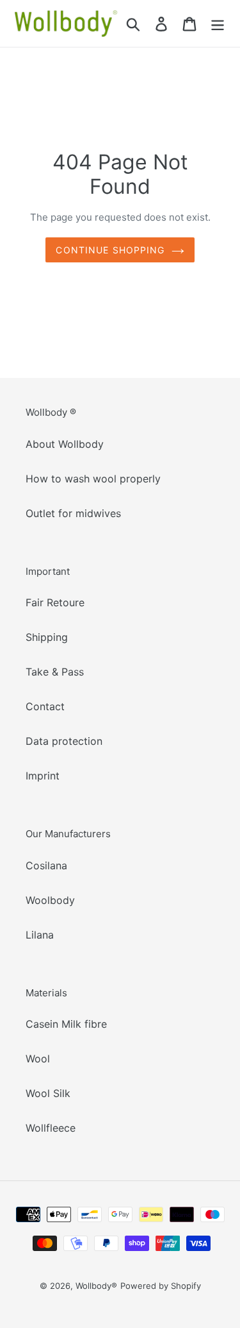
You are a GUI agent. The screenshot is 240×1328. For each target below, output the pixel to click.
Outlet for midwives (73, 513)
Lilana (40, 934)
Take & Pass (55, 671)
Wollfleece (51, 1127)
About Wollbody (65, 444)
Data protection (64, 741)
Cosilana (46, 865)
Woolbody (50, 900)
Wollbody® (96, 1286)
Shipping (47, 637)
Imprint (43, 775)
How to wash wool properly (93, 478)
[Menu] (218, 23)
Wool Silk (48, 1093)
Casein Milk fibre (66, 1023)
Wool (38, 1058)
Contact (45, 706)
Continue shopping (110, 249)
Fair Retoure (55, 602)
